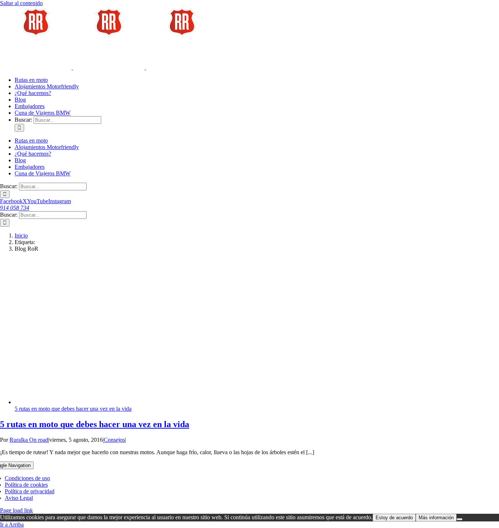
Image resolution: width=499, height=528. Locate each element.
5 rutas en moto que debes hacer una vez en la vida (73, 409)
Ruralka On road (28, 440)
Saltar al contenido (21, 3)
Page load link (16, 510)
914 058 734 (14, 208)
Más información (436, 517)
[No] (459, 519)
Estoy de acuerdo (394, 517)
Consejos (114, 440)
